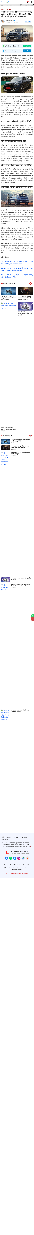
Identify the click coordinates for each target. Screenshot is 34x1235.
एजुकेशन (3, 5)
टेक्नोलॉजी (26, 5)
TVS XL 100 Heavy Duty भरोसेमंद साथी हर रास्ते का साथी (25, 313)
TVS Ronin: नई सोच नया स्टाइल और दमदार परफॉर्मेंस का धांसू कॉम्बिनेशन (8, 297)
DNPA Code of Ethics (26, 867)
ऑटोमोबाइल (9, 5)
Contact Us (13, 864)
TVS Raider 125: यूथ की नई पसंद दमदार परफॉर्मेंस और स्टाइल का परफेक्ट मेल (24, 297)
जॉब (17, 5)
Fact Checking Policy (17, 869)
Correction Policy (15, 867)
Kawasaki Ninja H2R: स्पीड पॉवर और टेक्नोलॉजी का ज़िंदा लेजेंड (20, 710)
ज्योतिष (20, 5)
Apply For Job (6, 867)
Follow (29, 21)
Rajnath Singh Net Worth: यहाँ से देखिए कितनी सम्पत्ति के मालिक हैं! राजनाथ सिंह (20, 585)
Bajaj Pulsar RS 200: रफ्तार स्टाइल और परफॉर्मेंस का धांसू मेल (8, 429)
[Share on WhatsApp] (32, 615)
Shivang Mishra (10, 20)
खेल (14, 5)
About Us (6, 864)
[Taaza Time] (2, 2)
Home (3, 9)
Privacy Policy (26, 864)
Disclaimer (19, 864)
